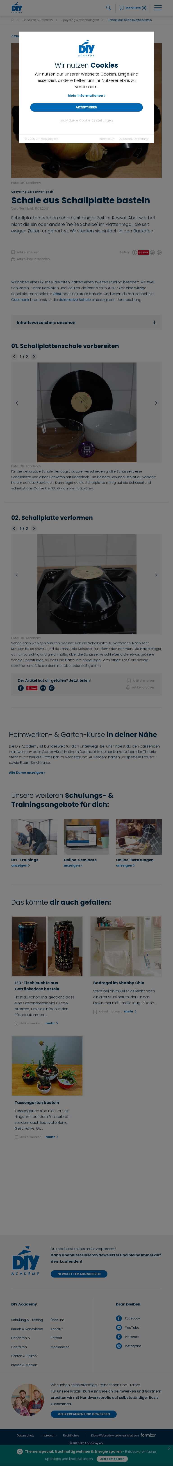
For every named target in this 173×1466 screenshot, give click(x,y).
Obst (56, 293)
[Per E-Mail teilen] (152, 252)
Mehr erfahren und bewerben (83, 1414)
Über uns (57, 1320)
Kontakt (57, 1329)
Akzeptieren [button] (86, 107)
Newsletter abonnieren (79, 1274)
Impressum (107, 139)
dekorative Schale (75, 299)
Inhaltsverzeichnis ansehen (46, 322)
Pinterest (131, 1337)
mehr (51, 1023)
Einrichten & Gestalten (38, 20)
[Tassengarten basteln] (47, 1066)
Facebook (132, 1318)
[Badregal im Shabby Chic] (126, 946)
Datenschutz (25, 1435)
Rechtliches (71, 1435)
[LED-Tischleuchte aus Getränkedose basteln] (47, 946)
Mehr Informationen (85, 95)
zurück (20, 36)
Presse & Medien (24, 1365)
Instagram (132, 1346)
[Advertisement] (86, 1187)
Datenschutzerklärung (133, 139)
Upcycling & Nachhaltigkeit (80, 20)
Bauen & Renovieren (27, 1329)
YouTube (131, 1327)
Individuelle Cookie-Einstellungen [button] (86, 120)
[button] (14, 356)
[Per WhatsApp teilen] (159, 252)
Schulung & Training (27, 1320)
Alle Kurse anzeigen (26, 772)
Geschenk (20, 299)
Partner (56, 1338)
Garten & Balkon (24, 1356)
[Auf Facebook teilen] (134, 252)
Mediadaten (60, 1347)
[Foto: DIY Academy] (86, 412)
